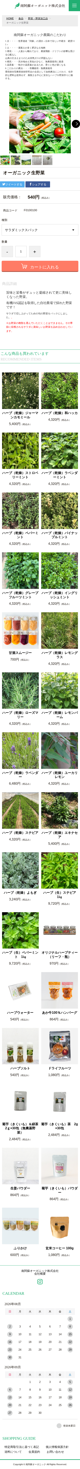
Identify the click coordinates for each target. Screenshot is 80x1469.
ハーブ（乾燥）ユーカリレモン (60, 775)
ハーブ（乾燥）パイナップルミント (60, 535)
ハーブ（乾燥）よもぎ (21, 892)
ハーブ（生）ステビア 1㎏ (60, 895)
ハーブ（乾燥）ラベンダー (20, 775)
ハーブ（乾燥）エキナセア (60, 835)
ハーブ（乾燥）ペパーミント (20, 535)
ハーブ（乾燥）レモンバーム (60, 715)
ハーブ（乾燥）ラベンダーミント (60, 475)
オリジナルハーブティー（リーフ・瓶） (60, 954)
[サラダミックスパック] (40, 230)
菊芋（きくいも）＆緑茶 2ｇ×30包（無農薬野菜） (20, 1128)
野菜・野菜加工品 (38, 18)
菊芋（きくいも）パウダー (60, 1190)
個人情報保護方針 (57, 1446)
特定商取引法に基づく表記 (22, 1446)
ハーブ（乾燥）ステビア (20, 832)
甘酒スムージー (20, 652)
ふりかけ (20, 1248)
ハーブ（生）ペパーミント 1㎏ (20, 954)
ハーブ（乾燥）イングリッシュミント (60, 595)
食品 (20, 18)
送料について (13, 1451)
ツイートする (13, 184)
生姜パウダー (20, 1188)
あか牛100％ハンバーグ (59, 1012)
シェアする (39, 184)
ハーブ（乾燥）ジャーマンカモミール (20, 415)
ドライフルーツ (59, 1068)
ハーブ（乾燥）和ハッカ (60, 413)
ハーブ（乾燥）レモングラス (60, 655)
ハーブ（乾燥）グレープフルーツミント (20, 595)
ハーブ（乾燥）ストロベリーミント (20, 475)
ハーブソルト (20, 1068)
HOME (10, 18)
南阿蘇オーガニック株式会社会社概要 (40, 1272)
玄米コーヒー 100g (60, 1248)
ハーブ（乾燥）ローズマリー (20, 715)
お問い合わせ (55, 1451)
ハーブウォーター (20, 1012)
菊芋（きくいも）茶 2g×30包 (59, 1126)
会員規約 (34, 1451)
